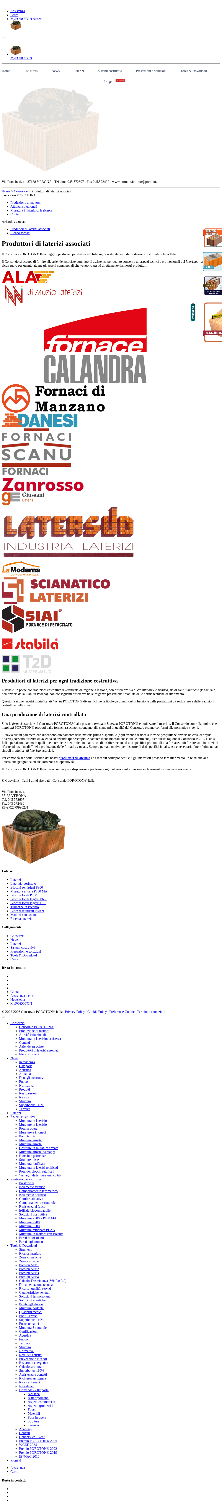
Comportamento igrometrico (38, 1191)
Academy (25, 1429)
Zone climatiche (30, 1257)
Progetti (114, 81)
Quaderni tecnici (30, 1312)
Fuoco (23, 1081)
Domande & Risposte (34, 1390)
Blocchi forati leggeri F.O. (28, 903)
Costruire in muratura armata (38, 1148)
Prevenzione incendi (33, 1359)
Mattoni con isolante (24, 915)
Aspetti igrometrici (40, 1406)
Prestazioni (26, 1183)
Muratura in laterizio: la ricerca (31, 210)
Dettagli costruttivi (31, 1077)
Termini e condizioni (151, 1012)
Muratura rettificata (32, 1163)
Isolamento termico (32, 1187)
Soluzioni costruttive (33, 1214)
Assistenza (17, 11)
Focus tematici (29, 1324)
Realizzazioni (28, 1093)
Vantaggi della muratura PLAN (40, 1175)
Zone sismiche (29, 1261)
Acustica (25, 1070)
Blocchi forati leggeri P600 (28, 899)
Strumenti (25, 1249)
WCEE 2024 (28, 1445)
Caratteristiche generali (34, 1292)
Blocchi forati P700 (23, 895)
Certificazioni (28, 1331)
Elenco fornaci (20, 233)
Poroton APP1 (29, 1265)
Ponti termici (27, 1136)
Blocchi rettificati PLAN (27, 911)
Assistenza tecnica (22, 995)
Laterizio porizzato (23, 883)
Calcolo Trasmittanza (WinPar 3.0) (42, 1281)
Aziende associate (31, 1046)
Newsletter (17, 999)
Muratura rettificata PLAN (37, 1230)
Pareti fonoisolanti (31, 1238)
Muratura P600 (29, 1226)
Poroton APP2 (29, 1269)
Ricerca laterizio (21, 918)
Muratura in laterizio (33, 1120)
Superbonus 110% (31, 1105)
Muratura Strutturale (33, 1327)
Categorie (25, 1066)
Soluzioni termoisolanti (35, 1296)
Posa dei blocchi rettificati (36, 1171)
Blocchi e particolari (33, 1156)
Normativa (26, 1085)
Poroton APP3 (29, 1273)
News (56, 71)
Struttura (25, 1101)
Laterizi (78, 71)
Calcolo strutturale (31, 1366)
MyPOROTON (21, 1003)
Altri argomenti (38, 1398)
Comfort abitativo (31, 1199)
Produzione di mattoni (25, 202)
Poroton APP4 (29, 1277)
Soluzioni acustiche (32, 1300)
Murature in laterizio (33, 1124)
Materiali (34, 1413)
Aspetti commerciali (41, 1402)
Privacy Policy (75, 1012)
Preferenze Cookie (122, 1012)
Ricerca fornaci (29, 1382)
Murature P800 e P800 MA (38, 1218)
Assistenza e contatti (33, 1374)
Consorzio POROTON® (36, 1027)
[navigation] (3, 37)
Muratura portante (31, 1308)
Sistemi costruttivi (110, 71)
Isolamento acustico (32, 1195)
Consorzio (31, 71)
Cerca (14, 15)
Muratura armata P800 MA (28, 891)
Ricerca (24, 1097)
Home (6, 71)
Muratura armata (30, 1140)
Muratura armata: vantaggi (37, 1152)
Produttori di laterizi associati (30, 229)
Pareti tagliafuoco (31, 1242)
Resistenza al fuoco (32, 1206)
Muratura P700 (29, 1222)
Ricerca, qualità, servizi (35, 1288)
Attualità (25, 1074)
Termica (24, 1109)
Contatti (15, 214)
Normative (26, 1351)
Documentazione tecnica (36, 1284)
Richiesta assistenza (32, 1378)
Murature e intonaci (32, 1132)
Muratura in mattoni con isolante (41, 1234)
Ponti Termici (28, 1316)
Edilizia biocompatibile (35, 1210)
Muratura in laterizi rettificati (38, 1167)
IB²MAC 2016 (29, 1456)
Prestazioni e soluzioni (151, 71)
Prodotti (24, 1089)
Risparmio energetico (33, 1363)
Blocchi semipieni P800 (26, 887)
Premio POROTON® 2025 (38, 1441)
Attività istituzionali (23, 206)
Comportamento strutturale (37, 1202)
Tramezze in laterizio (24, 907)
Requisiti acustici (30, 1355)
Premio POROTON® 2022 (38, 1448)
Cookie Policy (97, 1012)
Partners (193, 312)
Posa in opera (28, 1128)
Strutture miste (29, 1159)
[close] (3, 1016)
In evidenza (27, 1062)
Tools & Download (193, 71)
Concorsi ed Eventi (32, 1437)
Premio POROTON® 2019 (38, 1452)
